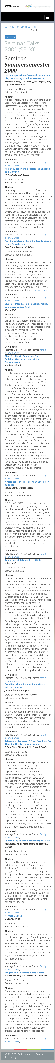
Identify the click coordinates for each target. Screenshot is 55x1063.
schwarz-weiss (12, 165)
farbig (43, 162)
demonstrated (41, 289)
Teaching (13, 26)
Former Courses (28, 26)
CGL (5, 26)
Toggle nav (10, 37)
